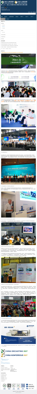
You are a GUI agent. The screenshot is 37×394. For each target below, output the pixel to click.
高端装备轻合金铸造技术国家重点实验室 (5, 370)
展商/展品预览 (11, 16)
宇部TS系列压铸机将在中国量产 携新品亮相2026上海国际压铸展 (9, 45)
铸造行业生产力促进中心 (4, 367)
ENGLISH (34, 12)
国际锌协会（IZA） (3, 376)
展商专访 (3, 26)
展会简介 (5, 16)
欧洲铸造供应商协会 (3, 375)
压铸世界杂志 (3, 36)
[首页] (18, 3)
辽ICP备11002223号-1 (18, 392)
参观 (31, 12)
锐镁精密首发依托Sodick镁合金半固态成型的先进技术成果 (8, 42)
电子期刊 (2, 38)
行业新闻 (3, 28)
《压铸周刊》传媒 (12, 368)
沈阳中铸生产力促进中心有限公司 (5, 368)
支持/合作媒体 (3, 34)
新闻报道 (2, 23)
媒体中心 (2, 19)
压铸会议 (17, 16)
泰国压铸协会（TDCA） (4, 377)
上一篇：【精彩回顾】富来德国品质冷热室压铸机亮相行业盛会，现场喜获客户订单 (12, 345)
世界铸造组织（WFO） (4, 374)
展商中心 (22, 16)
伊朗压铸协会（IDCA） (4, 378)
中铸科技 (11, 367)
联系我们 (7, 19)
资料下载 (3, 32)
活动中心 (32, 16)
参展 (29, 12)
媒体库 (2, 30)
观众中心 (27, 16)
